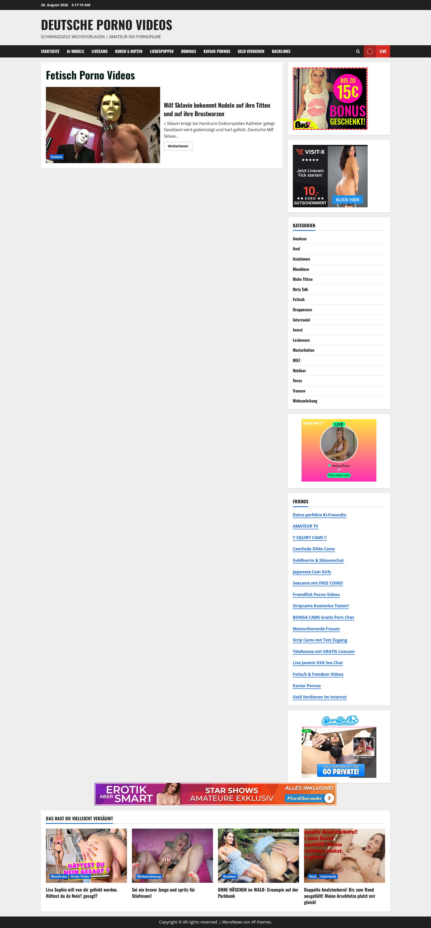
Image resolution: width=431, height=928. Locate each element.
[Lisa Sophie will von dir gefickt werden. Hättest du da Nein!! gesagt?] (86, 856)
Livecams (100, 51)
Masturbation (303, 350)
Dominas (188, 51)
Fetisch (56, 157)
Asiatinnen (301, 259)
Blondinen (301, 269)
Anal (296, 249)
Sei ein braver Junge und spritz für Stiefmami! (163, 892)
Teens (297, 380)
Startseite (50, 51)
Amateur (300, 239)
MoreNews (232, 922)
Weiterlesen (180, 146)
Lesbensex (301, 340)
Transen (299, 391)
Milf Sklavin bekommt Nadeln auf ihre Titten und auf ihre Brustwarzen (103, 125)
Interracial (301, 320)
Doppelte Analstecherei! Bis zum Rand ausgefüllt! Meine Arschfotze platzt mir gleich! (339, 895)
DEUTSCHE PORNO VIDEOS (106, 24)
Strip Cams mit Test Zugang (320, 640)
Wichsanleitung (305, 401)
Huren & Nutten (128, 51)
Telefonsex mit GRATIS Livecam (324, 651)
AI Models (75, 51)
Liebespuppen (162, 51)
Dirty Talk (300, 289)
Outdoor (299, 370)
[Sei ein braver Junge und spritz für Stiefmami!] (172, 856)
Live (383, 51)
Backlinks (281, 51)
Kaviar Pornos (217, 51)
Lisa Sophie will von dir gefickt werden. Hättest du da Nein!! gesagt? (81, 892)
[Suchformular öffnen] (358, 51)
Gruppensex (302, 309)
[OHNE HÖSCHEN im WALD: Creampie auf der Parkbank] (258, 856)
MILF (296, 360)
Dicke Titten (303, 279)
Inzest (298, 330)
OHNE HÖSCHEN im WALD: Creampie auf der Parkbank (258, 892)
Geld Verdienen (251, 51)
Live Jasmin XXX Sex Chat (318, 662)
